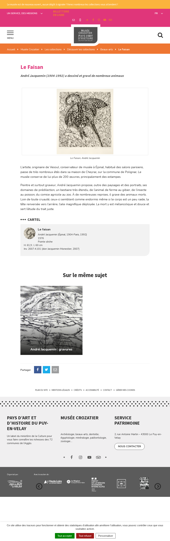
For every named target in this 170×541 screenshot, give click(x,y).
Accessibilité (92, 390)
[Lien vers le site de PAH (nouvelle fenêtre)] (123, 483)
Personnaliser (105, 535)
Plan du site (41, 390)
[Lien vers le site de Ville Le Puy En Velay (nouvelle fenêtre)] (146, 483)
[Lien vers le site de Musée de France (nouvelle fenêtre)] (100, 483)
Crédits (78, 390)
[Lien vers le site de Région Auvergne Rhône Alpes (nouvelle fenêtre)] (54, 481)
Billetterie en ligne (61, 13)
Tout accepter (64, 535)
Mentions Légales (61, 390)
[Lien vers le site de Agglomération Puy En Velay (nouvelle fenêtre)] (18, 483)
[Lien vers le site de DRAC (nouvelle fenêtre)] (77, 484)
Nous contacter (129, 446)
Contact (107, 390)
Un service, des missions (22, 13)
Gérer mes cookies (125, 390)
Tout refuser (85, 535)
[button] (85, 121)
